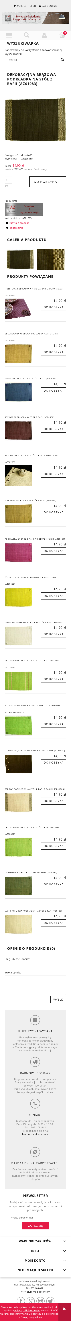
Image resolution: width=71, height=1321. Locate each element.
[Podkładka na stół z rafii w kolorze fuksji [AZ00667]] (20, 552)
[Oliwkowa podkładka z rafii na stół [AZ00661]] (20, 886)
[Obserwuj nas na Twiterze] (50, 1301)
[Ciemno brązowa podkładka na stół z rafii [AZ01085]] (20, 764)
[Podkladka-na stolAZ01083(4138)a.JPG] (51, 259)
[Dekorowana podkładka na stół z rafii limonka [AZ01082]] (20, 681)
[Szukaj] (62, 59)
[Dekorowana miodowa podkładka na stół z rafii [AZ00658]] (20, 354)
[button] (9, 35)
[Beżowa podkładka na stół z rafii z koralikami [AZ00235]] (20, 475)
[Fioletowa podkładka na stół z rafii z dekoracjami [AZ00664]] (20, 309)
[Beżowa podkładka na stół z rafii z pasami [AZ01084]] (20, 802)
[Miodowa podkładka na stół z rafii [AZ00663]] (20, 514)
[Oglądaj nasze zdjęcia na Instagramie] (40, 1301)
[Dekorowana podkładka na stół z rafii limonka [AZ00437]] (20, 847)
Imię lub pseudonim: (17, 959)
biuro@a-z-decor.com (35, 1134)
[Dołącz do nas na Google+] (30, 1301)
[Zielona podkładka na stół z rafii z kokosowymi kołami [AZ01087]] (20, 725)
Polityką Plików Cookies (27, 1310)
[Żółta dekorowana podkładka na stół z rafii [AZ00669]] (20, 597)
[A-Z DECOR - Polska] (24, 209)
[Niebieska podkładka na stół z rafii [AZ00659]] (20, 392)
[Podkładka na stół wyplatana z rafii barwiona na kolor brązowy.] (20, 259)
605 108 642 (37, 1288)
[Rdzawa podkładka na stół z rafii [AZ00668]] (20, 430)
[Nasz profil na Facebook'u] (20, 1301)
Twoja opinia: (13, 972)
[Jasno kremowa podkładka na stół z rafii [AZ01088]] (20, 924)
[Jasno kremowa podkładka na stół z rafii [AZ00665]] (20, 636)
